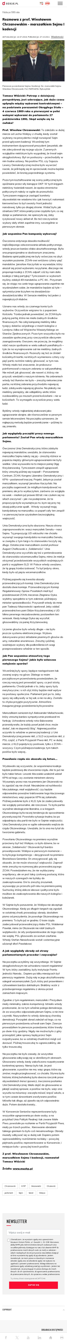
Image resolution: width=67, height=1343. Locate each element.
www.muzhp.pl (23, 1168)
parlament (9, 1193)
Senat (31, 1193)
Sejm (21, 1193)
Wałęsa (42, 1193)
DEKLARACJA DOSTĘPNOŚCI (52, 1329)
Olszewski (51, 1186)
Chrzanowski (10, 1186)
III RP (23, 1186)
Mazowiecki (36, 1186)
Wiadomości (57, 36)
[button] (64, 1310)
